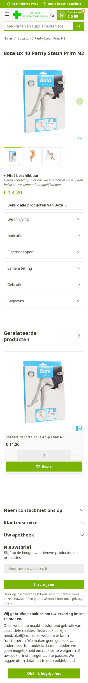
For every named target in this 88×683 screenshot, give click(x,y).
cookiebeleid (64, 660)
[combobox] (38, 26)
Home (8, 38)
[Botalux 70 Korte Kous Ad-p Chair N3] (44, 392)
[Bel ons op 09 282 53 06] (51, 14)
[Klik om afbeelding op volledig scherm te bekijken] (44, 101)
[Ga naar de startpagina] (30, 14)
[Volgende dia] (79, 335)
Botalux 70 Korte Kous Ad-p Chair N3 (35, 437)
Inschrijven (44, 584)
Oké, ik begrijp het (44, 673)
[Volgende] (79, 101)
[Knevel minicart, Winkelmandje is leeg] (62, 15)
